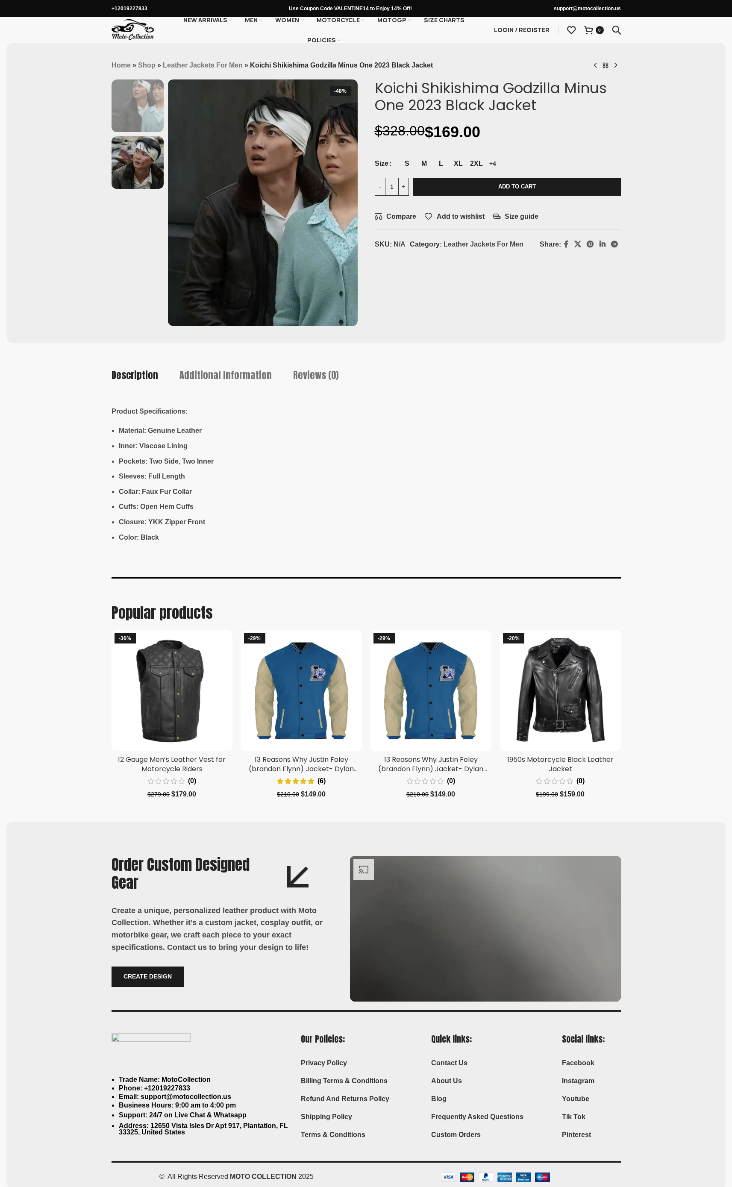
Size (381, 163)
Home (121, 65)
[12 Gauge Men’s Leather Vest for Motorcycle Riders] (172, 690)
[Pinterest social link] (450, 264)
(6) (321, 781)
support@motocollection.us (587, 9)
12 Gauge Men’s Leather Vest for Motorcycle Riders (172, 764)
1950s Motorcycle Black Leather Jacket (560, 764)
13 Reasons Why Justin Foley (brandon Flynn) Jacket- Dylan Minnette (301, 769)
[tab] (135, 376)
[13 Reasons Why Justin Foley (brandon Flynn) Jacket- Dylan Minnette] (301, 690)
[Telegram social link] (474, 264)
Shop (147, 65)
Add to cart (517, 186)
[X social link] (412, 264)
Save (435, 264)
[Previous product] (595, 66)
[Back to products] (605, 66)
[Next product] (616, 66)
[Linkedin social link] (461, 264)
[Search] (616, 29)
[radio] (407, 163)
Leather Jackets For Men (203, 65)
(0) (192, 781)
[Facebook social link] (401, 264)
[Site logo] (133, 29)
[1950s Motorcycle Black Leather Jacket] (560, 690)
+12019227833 (129, 9)
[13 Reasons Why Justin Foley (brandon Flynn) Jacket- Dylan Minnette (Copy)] (430, 690)
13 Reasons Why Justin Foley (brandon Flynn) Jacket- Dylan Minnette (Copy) (430, 769)
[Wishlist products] (571, 29)
